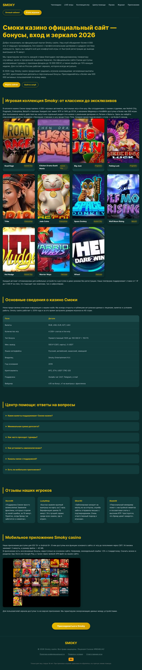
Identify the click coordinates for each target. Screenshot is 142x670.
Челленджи (56, 5)
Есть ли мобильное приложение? (24, 469)
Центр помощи (99, 5)
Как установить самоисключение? (25, 448)
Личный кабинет (12, 12)
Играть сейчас (11, 84)
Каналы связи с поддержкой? (22, 459)
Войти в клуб (30, 85)
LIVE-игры (68, 5)
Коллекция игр (82, 5)
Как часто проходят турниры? (22, 437)
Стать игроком (32, 12)
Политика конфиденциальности (52, 654)
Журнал (121, 5)
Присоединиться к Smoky (71, 626)
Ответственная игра (94, 654)
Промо (112, 5)
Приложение (133, 5)
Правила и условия (75, 654)
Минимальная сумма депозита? (23, 426)
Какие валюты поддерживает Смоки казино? (30, 415)
